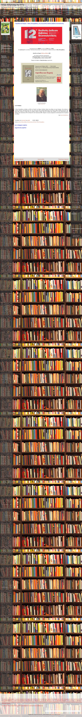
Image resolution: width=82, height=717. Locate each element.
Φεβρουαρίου (76, 205)
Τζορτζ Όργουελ (3, 569)
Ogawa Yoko (6, 670)
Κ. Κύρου (9, 330)
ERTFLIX (5, 646)
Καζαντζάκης (3, 332)
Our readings (7, 672)
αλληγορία (9, 108)
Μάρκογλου (8, 396)
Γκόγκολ (10, 198)
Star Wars (2, 682)
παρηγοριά (3, 483)
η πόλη (10, 298)
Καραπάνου (8, 337)
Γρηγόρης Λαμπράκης (6, 203)
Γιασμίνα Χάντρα (3, 181)
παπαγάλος (2, 477)
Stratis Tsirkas (5, 683)
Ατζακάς (2, 146)
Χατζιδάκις (7, 608)
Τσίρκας (4, 585)
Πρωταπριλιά (3, 507)
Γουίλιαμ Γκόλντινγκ (4, 202)
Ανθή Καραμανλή (5, 120)
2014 (74, 209)
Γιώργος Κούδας (4, 188)
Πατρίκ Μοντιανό (5, 486)
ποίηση (11, 495)
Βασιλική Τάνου (3, 152)
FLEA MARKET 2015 (4, 648)
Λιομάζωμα (2, 369)
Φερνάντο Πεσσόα (4, 590)
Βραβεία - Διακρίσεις (8, 165)
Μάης (2, 376)
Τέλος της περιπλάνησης (5, 562)
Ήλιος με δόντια (7, 306)
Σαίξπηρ (2, 522)
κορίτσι (2, 349)
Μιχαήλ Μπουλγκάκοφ (4, 404)
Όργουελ (7, 464)
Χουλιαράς (2, 611)
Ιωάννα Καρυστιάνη (9, 327)
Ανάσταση (2, 115)
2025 (74, 47)
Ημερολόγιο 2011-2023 (5, 307)
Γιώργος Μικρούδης (5, 190)
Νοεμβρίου (76, 66)
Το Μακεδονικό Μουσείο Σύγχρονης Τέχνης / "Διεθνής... (78, 133)
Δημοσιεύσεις (39, 10)
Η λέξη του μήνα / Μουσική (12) (77, 196)
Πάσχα (6, 485)
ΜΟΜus (8, 407)
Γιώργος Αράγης (8, 183)
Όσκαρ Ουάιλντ (4, 466)
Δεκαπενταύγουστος (4, 208)
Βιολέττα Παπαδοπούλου (6, 161)
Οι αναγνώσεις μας (6, 456)
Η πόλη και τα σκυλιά (5, 299)
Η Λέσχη (6, 295)
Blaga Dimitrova (8, 635)
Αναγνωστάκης (3, 112)
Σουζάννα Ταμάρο (8, 532)
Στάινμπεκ (8, 537)
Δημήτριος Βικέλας (8, 212)
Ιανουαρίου (76, 207)
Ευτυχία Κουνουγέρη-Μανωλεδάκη (6, 275)
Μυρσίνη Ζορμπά (9, 422)
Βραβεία (2, 165)
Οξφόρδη (3, 464)
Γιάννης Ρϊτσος (3, 177)
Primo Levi (3, 676)
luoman (52, 714)
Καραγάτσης (3, 337)
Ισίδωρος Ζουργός (4, 324)
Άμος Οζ (2, 110)
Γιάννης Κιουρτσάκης (5, 175)
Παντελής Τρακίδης (6, 476)
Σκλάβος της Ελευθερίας (5, 530)
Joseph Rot (3, 660)
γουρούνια (10, 202)
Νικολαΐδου (3, 427)
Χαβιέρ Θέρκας (8, 602)
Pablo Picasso (4, 673)
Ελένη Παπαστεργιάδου (5, 245)
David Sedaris (6, 640)
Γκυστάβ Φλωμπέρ (7, 200)
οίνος (3, 461)
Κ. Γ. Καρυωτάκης (4, 330)
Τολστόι (7, 581)
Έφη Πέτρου (9, 278)
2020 (74, 55)
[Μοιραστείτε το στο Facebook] (36, 120)
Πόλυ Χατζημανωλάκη (8, 498)
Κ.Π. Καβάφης (3, 331)
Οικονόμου (10, 460)
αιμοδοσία (8, 99)
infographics (9, 655)
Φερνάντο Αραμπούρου (5, 589)
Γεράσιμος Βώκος (4, 170)
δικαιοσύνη (10, 226)
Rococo (7, 679)
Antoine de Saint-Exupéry (5, 631)
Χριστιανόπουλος (8, 615)
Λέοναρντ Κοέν (4, 366)
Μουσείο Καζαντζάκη (5, 412)
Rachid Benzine (9, 676)
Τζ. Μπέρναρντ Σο (8, 565)
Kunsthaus (7, 661)
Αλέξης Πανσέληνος (8, 107)
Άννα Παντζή (9, 122)
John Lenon (8, 659)
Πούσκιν (2, 501)
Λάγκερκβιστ (3, 364)
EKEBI (8, 642)
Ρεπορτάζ (6, 515)
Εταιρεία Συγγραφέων (9, 268)
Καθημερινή (7, 333)
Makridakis (8, 664)
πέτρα (9, 492)
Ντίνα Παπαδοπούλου (6, 442)
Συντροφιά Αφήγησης (40, 14)
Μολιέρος (2, 407)
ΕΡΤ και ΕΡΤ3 (6, 12)
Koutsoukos (8, 660)
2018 (74, 58)
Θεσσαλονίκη (3, 320)
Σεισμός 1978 (3, 525)
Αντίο (4, 10)
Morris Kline (10, 667)
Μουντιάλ (3, 410)
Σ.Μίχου (9, 521)
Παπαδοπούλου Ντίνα (5, 479)
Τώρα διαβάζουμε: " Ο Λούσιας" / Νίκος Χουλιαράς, (78, 92)
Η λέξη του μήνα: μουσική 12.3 (77, 127)
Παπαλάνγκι (3, 480)
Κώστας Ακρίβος (7, 358)
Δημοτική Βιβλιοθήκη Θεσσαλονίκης (6, 215)
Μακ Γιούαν (3, 378)
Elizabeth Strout (8, 643)
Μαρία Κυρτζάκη (3, 387)
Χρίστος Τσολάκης (8, 619)
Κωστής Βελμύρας (9, 362)
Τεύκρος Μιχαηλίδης (7, 564)
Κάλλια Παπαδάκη (7, 335)
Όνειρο (2, 463)
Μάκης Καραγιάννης (6, 380)
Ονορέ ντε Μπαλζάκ (9, 463)
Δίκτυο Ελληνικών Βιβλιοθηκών (7, 227)
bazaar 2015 (9, 633)
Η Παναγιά (6, 298)
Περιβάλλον (2, 491)
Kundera (2, 661)
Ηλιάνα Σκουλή (8, 302)
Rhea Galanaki (8, 678)
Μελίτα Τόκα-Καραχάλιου (6, 400)
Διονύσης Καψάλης (5, 228)
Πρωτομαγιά (3, 508)
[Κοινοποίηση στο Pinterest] (38, 120)
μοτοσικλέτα (6, 409)
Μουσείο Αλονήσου (9, 410)
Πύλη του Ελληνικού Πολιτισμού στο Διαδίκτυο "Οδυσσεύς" (6, 511)
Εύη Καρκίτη (9, 272)
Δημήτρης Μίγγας (4, 211)
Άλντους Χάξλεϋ (8, 109)
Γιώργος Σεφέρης (9, 192)
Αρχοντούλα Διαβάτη (5, 144)
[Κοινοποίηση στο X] (35, 120)
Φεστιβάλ (10, 590)
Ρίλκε (11, 515)
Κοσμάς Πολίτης (8, 349)
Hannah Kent (4, 653)
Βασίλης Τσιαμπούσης (6, 151)
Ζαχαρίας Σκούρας (8, 282)
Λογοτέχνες (8, 370)
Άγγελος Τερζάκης (8, 94)
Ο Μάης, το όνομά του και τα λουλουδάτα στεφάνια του (78, 192)
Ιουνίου (75, 74)
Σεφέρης (5, 526)
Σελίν (1, 526)
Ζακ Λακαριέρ (4, 280)
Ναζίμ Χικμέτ (4, 423)
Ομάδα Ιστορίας (8, 462)
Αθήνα (7, 98)
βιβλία (4, 16)
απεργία (9, 134)
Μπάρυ (2, 416)
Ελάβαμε (6, 243)
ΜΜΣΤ (2, 406)
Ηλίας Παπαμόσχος (4, 304)
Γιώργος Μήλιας (9, 189)
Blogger (58, 714)
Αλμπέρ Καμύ (3, 109)
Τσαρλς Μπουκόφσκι (4, 584)
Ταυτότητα (68, 14)
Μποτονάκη (8, 420)
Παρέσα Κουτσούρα (5, 482)
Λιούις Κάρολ (8, 369)
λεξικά (11, 365)
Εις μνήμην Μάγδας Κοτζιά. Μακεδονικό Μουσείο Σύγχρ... (78, 102)
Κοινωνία (8, 348)
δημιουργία (3, 213)
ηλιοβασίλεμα (9, 305)
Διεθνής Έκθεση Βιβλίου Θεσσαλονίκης (66, 10)
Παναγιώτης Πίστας (8, 472)
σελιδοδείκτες (9, 525)
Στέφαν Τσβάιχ (9, 541)
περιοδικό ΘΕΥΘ (8, 491)
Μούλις (11, 409)
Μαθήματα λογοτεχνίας (8, 376)
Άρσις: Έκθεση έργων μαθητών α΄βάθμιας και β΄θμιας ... (78, 154)
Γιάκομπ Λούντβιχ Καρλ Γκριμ (6, 173)
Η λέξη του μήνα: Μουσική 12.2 (77, 140)
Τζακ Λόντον (9, 566)
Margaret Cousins (3, 665)
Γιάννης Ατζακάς (3, 174)
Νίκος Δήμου (7, 429)
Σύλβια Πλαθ (4, 545)
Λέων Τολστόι (8, 368)
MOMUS (5, 667)
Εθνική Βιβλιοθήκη (4, 231)
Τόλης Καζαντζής (4, 580)
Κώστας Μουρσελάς (4, 361)
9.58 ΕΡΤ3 (8, 93)
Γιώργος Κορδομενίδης (8, 187)
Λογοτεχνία (2, 371)
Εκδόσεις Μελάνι (44, 53)
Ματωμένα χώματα (4, 398)
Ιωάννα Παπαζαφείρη (5, 328)
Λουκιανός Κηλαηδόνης (4, 373)
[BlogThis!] (34, 120)
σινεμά (7, 527)
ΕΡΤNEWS (2, 268)
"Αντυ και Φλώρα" (77, 84)
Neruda (7, 668)
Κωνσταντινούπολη (4, 357)
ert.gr (74, 232)
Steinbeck (6, 682)
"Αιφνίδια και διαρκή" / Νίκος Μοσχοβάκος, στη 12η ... (78, 169)
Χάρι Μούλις (3, 606)
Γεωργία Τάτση (8, 172)
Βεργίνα (2, 153)
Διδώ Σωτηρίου (8, 221)
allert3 (7, 629)
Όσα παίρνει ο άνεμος (8, 465)
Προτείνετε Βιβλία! (4, 51)
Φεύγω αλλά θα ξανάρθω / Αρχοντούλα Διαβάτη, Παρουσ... (78, 162)
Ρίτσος (11, 516)
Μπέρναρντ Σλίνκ (7, 416)
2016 (74, 61)
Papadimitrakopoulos (4, 674)
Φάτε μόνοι (9, 588)
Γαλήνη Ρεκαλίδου (8, 168)
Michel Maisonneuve (4, 666)
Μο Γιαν (5, 406)
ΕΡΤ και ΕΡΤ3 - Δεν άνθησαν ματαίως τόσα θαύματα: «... (78, 96)
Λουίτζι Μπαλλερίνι (8, 372)
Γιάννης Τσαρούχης (5, 179)
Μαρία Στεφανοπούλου (4, 392)
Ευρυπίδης (9, 274)
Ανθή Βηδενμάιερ (9, 119)
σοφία (2, 533)
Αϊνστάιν (2, 100)
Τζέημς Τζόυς (3, 567)
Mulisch (3, 668)
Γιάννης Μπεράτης (8, 176)
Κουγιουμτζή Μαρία (4, 350)
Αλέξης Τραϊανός (3, 108)
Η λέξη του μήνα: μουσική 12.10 (77, 78)
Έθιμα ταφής (8, 230)
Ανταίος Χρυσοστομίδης (6, 123)
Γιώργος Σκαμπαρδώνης (6, 193)
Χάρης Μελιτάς (8, 605)
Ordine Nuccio (6, 671)
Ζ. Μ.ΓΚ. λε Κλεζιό (9, 279)
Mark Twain (9, 665)
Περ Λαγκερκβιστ (8, 490)
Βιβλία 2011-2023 (30, 10)
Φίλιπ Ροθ (6, 594)
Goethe (8, 652)
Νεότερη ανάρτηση (19, 159)
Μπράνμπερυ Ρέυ (3, 421)
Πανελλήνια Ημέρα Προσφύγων (6, 473)
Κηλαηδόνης (9, 344)
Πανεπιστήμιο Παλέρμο (4, 474)
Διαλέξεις (2, 220)
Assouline (6, 632)
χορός (9, 609)
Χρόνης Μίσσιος (3, 622)
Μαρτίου (75, 204)
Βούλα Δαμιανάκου (8, 164)
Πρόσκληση (2, 506)
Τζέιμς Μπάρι (8, 567)
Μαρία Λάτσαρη (9, 387)
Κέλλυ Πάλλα (8, 340)
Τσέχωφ (10, 584)
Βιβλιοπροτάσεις (4, 158)
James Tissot (4, 658)
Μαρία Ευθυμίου (8, 386)
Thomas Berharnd (3, 685)
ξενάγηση (8, 445)
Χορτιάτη (2, 610)
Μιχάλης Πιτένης (7, 405)
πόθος (2, 495)
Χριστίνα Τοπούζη (4, 618)
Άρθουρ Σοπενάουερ (4, 139)
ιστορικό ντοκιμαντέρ (7, 325)
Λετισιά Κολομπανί (7, 367)
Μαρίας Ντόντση (9, 393)
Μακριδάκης (3, 381)
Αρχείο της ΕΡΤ (5, 143)
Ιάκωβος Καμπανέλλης (4, 322)
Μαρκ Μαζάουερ (9, 395)
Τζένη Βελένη (3, 568)
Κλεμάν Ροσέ (4, 347)
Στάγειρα (6, 536)
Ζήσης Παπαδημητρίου (4, 283)
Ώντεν (9, 628)
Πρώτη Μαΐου (8, 507)
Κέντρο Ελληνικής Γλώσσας (6, 342)
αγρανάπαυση (8, 96)
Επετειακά (3, 255)
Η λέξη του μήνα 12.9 (78, 80)
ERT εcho (75, 230)
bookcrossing (3, 636)
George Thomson (8, 650)
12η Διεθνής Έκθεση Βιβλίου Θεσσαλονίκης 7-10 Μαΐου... (78, 182)
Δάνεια (10, 205)
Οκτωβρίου (76, 68)
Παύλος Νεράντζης (8, 487)
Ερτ (2, 264)
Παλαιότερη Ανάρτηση (63, 159)
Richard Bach (3, 679)
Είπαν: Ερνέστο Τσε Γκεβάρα (77, 110)
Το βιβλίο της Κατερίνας (6, 572)
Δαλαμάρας (2, 205)
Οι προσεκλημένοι (9, 459)
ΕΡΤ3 (5, 266)
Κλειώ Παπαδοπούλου (8, 346)
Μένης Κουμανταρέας (4, 401)
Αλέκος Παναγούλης (4, 102)
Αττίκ (6, 146)
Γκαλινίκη (9, 197)
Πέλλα (5, 488)
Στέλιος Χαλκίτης (3, 541)
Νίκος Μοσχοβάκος (40, 122)
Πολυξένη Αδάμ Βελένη (6, 499)
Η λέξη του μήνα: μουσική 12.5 (77, 99)
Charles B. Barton (5, 637)
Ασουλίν (9, 145)
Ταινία (6, 554)
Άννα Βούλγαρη (7, 121)
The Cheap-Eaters (8, 684)
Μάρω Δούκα (9, 397)
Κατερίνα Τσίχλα (4, 339)
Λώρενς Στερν (9, 374)
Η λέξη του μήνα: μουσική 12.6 (77, 90)
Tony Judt (9, 685)
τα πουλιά (5, 551)
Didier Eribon (6, 641)
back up (10, 632)
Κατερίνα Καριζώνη (5, 338)
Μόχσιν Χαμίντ (5, 414)
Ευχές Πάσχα (6, 277)
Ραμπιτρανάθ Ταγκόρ (4, 514)
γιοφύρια (2, 183)
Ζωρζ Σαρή (7, 287)
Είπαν (2, 235)
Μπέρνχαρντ (3, 417)
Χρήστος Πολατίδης (8, 612)
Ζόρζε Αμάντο (8, 284)
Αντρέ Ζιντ (5, 127)
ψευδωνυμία (8, 623)
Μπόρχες (9, 419)
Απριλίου (76, 202)
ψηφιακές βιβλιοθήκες (4, 624)
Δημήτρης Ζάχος (4, 209)
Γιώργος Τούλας (3, 194)
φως (11, 598)
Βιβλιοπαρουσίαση (6, 157)
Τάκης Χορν (10, 555)
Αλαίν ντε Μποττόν (8, 101)
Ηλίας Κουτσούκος (5, 303)
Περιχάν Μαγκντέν (4, 492)
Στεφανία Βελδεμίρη (5, 542)
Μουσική (10, 413)
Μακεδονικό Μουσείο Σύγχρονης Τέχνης (6, 379)
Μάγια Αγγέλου (8, 375)
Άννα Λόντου (3, 122)
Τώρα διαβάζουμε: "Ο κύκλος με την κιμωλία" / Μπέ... (78, 143)
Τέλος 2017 (9, 561)
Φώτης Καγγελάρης (6, 599)
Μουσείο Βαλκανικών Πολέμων (7, 411)
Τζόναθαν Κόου (8, 568)
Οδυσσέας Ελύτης (4, 455)
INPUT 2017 (3, 656)
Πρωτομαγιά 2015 (77, 197)
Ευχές (3, 276)
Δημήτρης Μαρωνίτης (8, 210)
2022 (74, 52)
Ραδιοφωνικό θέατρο (9, 512)
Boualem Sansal (9, 636)
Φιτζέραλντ (8, 595)
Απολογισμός (12, 10)
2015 (74, 63)
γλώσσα (2, 201)
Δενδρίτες (9, 208)
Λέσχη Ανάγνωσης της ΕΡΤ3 (12, 4)
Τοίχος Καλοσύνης (8, 579)
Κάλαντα (7, 334)
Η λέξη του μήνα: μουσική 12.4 (77, 113)
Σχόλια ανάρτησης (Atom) (44, 162)
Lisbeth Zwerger (8, 662)
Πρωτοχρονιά (9, 508)
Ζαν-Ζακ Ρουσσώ (6, 281)
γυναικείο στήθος (5, 204)
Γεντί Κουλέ (8, 169)
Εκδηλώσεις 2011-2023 (17, 12)
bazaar (3, 633)
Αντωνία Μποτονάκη (6, 129)
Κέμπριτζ (2, 341)
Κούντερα (9, 350)
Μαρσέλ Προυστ (3, 397)
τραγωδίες (8, 582)
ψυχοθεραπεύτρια (3, 628)
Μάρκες (3, 396)
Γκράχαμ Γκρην (4, 199)
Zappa (5, 690)
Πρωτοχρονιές (4, 509)
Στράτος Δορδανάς (9, 544)
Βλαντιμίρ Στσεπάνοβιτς (4, 163)
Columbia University (5, 639)
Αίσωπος (6, 100)
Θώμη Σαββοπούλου (6, 321)
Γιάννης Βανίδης (9, 174)
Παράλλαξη (2, 481)
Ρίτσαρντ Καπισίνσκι (5, 516)
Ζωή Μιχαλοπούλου (4, 286)
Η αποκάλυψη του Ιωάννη (6, 289)
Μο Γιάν (9, 406)
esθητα (9, 646)
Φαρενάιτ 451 (3, 588)
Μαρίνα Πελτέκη (5, 394)
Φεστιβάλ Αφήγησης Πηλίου (6, 591)
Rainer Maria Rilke (5, 677)
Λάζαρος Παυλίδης (9, 364)
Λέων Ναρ (2, 368)
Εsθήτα (3, 279)
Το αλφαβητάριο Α (6, 570)
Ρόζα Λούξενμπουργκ (5, 517)
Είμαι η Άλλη (9, 234)
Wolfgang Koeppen (8, 688)
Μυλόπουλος (3, 422)
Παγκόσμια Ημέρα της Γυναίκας (7, 469)
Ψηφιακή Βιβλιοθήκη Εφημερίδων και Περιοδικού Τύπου (6, 625)
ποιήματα (6, 495)
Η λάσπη (7, 292)
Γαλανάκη (2, 168)
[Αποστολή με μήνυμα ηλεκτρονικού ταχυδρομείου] (33, 120)
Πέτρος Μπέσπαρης (4, 493)
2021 (74, 53)
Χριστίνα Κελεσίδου (5, 617)
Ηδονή (2, 302)
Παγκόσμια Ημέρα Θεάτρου (8, 467)
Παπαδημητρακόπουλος (4, 478)
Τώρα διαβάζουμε (76, 14)
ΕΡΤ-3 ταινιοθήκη (8, 265)
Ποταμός (8, 500)
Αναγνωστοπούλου (4, 113)
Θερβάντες (8, 319)
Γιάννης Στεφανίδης (9, 178)
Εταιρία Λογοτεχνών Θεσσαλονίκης (6, 270)
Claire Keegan (9, 638)
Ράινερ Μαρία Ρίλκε (6, 513)
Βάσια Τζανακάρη (4, 149)
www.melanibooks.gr (64, 115)
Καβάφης (9, 331)
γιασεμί (8, 180)
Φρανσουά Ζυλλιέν (8, 596)
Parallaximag (3, 675)
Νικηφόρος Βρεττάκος (4, 425)
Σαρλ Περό (9, 524)
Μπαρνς (9, 415)
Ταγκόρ (2, 554)
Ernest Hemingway (4, 644)
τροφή (2, 583)
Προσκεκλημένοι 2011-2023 (19, 14)
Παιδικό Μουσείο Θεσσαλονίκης (76, 236)
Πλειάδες (9, 494)
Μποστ (2, 420)
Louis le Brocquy (4, 663)
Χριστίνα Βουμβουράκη (5, 616)
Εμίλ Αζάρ (8, 251)
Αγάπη (2, 94)
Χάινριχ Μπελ (3, 603)
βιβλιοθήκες (5, 155)
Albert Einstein (3, 629)
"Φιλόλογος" (3, 88)
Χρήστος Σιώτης (4, 613)
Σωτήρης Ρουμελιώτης (4, 549)
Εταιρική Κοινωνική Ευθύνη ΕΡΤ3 (48, 12)
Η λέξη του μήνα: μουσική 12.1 (77, 186)
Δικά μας (35, 122)
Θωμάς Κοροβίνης (9, 320)
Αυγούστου (76, 71)
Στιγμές (6, 543)
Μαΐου (75, 76)
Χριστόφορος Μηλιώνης (7, 621)
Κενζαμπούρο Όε (8, 341)
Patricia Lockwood (9, 675)
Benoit (7, 634)
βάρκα (9, 148)
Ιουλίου (75, 73)
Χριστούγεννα (3, 620)
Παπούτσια (8, 480)
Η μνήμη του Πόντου (7, 297)
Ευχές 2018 (7, 276)
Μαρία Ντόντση (8, 389)
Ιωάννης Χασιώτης (8, 329)
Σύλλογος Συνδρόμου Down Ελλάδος (55, 14)
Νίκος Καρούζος (5, 431)
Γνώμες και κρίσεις (8, 201)
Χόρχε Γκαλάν (8, 610)
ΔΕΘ (8, 207)
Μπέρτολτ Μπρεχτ (9, 417)
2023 (74, 50)
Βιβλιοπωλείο (3, 159)
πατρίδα (10, 485)
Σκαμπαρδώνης (8, 528)
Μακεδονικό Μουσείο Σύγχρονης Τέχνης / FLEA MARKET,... (78, 129)
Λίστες (2, 370)
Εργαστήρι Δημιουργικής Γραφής (32, 12)
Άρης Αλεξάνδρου (5, 137)
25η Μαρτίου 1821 (5, 89)
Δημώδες (3, 216)
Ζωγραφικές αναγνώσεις (5, 285)
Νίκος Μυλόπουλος (5, 435)
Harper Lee (7, 654)
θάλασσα (7, 309)
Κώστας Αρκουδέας (4, 359)
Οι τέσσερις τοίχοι (4, 460)
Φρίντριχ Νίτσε (7, 598)
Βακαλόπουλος (4, 148)
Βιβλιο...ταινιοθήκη (8, 154)
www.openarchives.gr (4, 689)
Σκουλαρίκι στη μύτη (4, 531)
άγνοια (6, 95)
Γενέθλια (2, 169)
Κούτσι (2, 351)
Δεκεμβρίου (76, 65)
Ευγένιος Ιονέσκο (3, 272)
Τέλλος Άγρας (3, 561)
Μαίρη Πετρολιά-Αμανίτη (6, 377)
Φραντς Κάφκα (3, 597)
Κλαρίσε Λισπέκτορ (4, 345)
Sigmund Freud (8, 681)
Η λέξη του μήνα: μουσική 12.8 (77, 83)
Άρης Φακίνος (8, 138)
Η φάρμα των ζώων (7, 300)
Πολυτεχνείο (2, 500)
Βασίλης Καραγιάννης (8, 150)
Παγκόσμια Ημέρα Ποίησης (7, 468)
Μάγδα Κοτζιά (3, 375)
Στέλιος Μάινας (7, 540)
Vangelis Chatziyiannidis (4, 686)
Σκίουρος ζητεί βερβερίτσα (5, 529)
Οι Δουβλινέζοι (3, 457)
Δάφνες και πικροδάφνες (4, 206)
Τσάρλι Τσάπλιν (8, 583)
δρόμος (3, 229)
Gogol (11, 652)
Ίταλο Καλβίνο (3, 326)
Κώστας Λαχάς (8, 360)
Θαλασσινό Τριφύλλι (4, 310)
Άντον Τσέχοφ (3, 126)
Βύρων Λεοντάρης (8, 167)
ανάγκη (6, 110)
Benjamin (2, 634)
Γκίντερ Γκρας (6, 198)
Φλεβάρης (2, 596)
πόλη (9, 496)
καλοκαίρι (2, 336)
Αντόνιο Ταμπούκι (9, 126)
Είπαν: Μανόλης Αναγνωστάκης (77, 200)
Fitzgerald (9, 647)
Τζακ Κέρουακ (3, 566)
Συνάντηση (30, 14)
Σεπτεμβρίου (76, 69)
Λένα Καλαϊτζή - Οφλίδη (5, 365)
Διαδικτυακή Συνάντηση (50, 10)
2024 (74, 48)
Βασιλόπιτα (9, 152)
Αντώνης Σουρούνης (9, 128)
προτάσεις (8, 506)
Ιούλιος (6, 323)
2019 (74, 57)
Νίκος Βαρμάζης (9, 427)
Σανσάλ (5, 524)
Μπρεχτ (9, 421)
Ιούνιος (9, 323)
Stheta (11, 682)
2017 (74, 60)
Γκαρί (2, 198)
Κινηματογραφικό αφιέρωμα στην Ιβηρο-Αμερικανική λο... (77, 174)
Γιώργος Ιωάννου (4, 184)
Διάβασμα (8, 218)
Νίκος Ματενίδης (4, 433)
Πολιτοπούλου (3, 497)
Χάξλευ (7, 604)
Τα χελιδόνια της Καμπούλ (6, 553)
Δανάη (7, 205)
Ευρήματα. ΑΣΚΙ (3, 274)
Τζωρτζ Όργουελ (9, 569)
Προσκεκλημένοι (6, 14)
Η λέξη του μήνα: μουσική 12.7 (77, 87)
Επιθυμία (10, 255)
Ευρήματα (60, 12)
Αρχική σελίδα (41, 159)
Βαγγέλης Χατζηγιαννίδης (8, 147)
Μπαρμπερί (4, 415)
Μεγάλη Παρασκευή (9, 399)
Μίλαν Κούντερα (8, 403)
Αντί (1, 124)
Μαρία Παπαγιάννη (4, 390)
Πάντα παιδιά (9, 475)
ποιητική (4, 496)
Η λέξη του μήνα (69, 12)
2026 (74, 45)
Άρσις (7, 140)
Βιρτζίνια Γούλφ (7, 162)
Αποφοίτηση (21, 10)
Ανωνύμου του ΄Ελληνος (4, 130)
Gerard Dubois (3, 651)
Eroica (2, 646)
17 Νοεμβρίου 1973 (9, 88)
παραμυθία (8, 481)
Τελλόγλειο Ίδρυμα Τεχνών (5, 560)
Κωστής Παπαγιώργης (6, 363)
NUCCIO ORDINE (6, 669)
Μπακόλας (10, 414)
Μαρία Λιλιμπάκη (5, 388)
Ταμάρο (5, 556)
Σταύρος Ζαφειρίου (4, 538)
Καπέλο (9, 336)
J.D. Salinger (10, 657)
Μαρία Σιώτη (8, 391)
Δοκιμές (10, 228)
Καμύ (6, 336)
